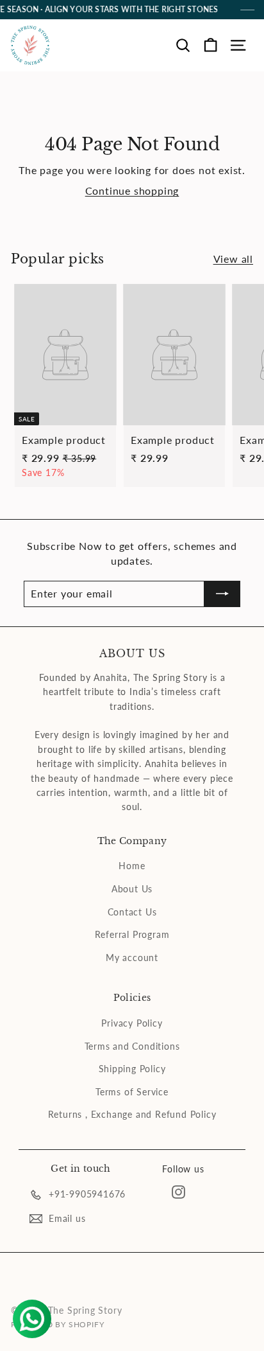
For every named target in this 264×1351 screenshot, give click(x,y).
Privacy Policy (131, 1023)
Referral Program (132, 934)
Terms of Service (132, 1091)
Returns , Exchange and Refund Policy (132, 1114)
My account (132, 957)
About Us (132, 888)
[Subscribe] (222, 593)
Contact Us (132, 911)
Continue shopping (132, 190)
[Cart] (210, 45)
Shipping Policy (132, 1068)
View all (233, 258)
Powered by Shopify (57, 1324)
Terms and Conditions (132, 1046)
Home (132, 865)
